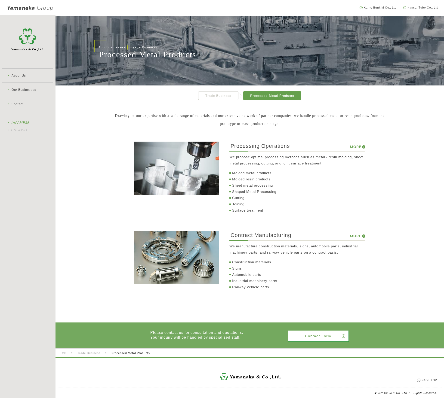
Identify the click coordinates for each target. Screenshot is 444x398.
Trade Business (218, 95)
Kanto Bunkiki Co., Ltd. (381, 7)
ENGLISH (19, 130)
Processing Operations (288, 146)
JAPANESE (20, 123)
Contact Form (318, 336)
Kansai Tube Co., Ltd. (423, 7)
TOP (63, 353)
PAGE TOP (429, 380)
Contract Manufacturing (288, 235)
